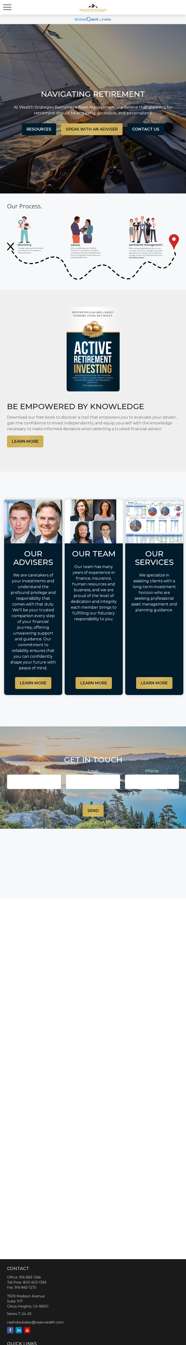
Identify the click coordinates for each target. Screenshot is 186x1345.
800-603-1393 (34, 1282)
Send (93, 810)
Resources (39, 129)
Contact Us (145, 129)
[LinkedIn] (19, 1330)
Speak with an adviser (92, 129)
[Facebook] (10, 1330)
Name (34, 771)
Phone (151, 771)
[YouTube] (27, 1330)
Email (93, 771)
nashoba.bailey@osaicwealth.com (35, 1322)
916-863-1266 (30, 1277)
